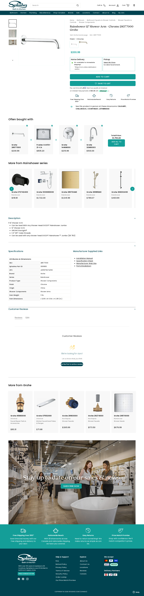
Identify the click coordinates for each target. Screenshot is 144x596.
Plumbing (33, 13)
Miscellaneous (45, 13)
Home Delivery (78, 59)
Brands (70, 13)
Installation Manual (84, 258)
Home (72, 20)
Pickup (107, 59)
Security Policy (61, 574)
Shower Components (87, 22)
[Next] (12, 59)
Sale (78, 13)
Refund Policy (61, 564)
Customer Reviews (18, 309)
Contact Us (84, 564)
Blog (113, 13)
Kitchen (23, 13)
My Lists (121, 13)
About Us (105, 13)
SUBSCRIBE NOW (71, 486)
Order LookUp (61, 577)
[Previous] (11, 189)
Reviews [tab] (18, 317)
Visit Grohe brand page (79, 35)
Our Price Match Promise (66, 580)
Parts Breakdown (83, 266)
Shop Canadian (59, 13)
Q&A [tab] (27, 317)
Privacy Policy (61, 567)
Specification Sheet (84, 261)
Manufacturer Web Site (86, 263)
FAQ (57, 561)
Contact (96, 13)
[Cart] (134, 5)
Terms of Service (62, 571)
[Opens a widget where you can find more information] (136, 592)
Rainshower (31, 163)
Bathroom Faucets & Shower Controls (101, 20)
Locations (86, 13)
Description (14, 218)
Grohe (27, 385)
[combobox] (56, 5)
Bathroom (14, 13)
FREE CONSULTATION (26, 574)
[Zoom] (41, 42)
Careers (83, 574)
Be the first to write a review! (72, 364)
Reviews (83, 571)
